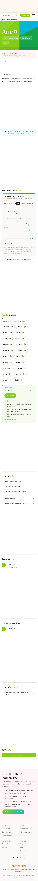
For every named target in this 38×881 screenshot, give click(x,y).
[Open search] (16, 15)
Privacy (21, 875)
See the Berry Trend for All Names (19, 260)
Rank (18, 203)
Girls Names (6, 828)
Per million (30, 203)
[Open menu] (33, 15)
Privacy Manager (30, 875)
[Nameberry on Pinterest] (21, 857)
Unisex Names (7, 835)
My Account (6, 851)
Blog (21, 844)
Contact (23, 851)
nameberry (19, 866)
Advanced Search (26, 832)
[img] (19, 221)
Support (19, 878)
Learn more (11, 420)
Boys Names (6, 832)
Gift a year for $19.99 (13, 812)
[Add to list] (15, 31)
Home (3, 19)
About (22, 847)
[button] (19, 755)
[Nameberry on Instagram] (25, 857)
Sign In (4, 847)
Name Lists (24, 828)
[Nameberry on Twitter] (14, 857)
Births (23, 203)
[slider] (31, 238)
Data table (9, 244)
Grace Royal (8, 27)
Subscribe (25, 15)
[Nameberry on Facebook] (17, 857)
